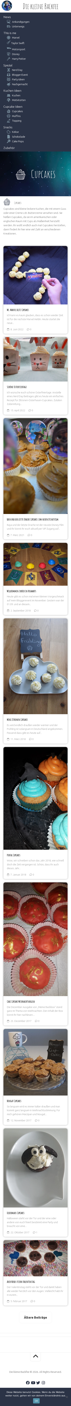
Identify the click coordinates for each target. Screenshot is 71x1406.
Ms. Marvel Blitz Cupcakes (18, 310)
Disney (15, 54)
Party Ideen (18, 79)
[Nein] (66, 1397)
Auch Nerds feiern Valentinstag (21, 1282)
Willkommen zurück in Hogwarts (21, 591)
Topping (16, 120)
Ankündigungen (20, 21)
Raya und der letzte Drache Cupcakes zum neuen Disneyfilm (32, 519)
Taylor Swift (17, 43)
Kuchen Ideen (12, 90)
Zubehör (9, 147)
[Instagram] (43, 1383)
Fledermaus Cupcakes (15, 1213)
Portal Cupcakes (13, 855)
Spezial (7, 65)
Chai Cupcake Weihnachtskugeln (21, 1001)
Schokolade (18, 136)
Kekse (15, 131)
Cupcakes (17, 111)
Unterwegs (18, 26)
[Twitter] (38, 1383)
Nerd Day (17, 69)
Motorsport (18, 49)
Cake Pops (18, 141)
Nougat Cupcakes (14, 1101)
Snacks (7, 127)
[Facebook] (28, 1383)
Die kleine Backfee (41, 6)
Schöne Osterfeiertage (17, 387)
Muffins (16, 116)
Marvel (16, 37)
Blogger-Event (20, 74)
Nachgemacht (20, 84)
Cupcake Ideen (12, 106)
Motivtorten (19, 100)
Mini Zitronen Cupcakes (17, 719)
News (7, 17)
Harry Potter (19, 58)
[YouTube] (33, 1383)
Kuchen (16, 95)
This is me (9, 33)
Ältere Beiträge (35, 1317)
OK (36, 1400)
